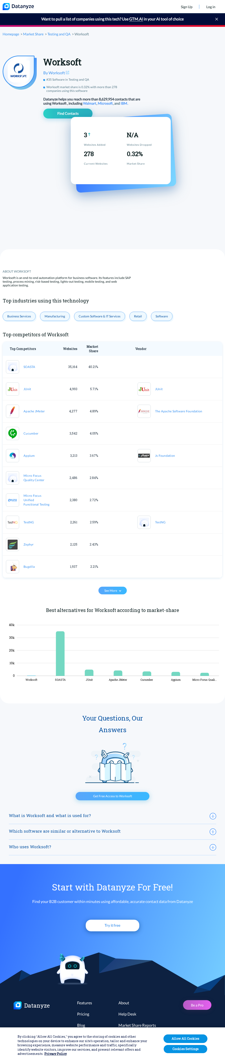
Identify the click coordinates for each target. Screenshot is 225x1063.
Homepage (11, 34)
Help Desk (127, 1014)
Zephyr (29, 544)
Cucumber (31, 433)
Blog (81, 1025)
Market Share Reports (137, 1025)
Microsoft (105, 103)
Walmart (90, 103)
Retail (138, 316)
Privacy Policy (55, 1054)
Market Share (33, 34)
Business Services (19, 316)
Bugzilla (29, 566)
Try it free (112, 925)
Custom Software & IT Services (99, 316)
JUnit (27, 389)
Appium (29, 455)
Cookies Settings (185, 1049)
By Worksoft (54, 72)
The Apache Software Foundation (178, 411)
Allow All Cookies (185, 1038)
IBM (124, 103)
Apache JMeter (34, 411)
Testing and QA (59, 34)
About (123, 1002)
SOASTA (29, 367)
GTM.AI (136, 18)
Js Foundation (165, 455)
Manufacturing (55, 316)
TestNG (29, 522)
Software (162, 316)
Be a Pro (197, 1005)
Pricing (83, 1014)
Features (84, 1002)
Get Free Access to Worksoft (112, 796)
